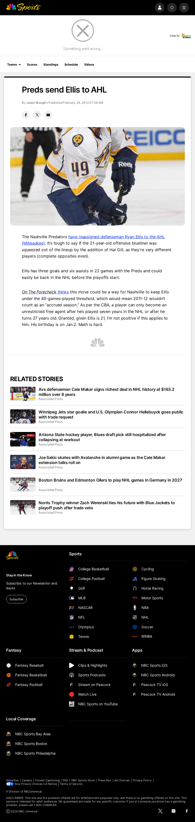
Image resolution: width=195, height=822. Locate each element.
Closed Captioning (47, 780)
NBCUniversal (33, 791)
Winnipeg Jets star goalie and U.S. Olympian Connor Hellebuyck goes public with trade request (111, 414)
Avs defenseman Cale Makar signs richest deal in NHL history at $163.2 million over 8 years (106, 392)
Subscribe (16, 599)
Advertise (12, 780)
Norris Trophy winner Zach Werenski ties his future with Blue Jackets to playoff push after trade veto (107, 505)
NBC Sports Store (83, 780)
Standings (50, 64)
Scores (32, 64)
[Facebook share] (26, 115)
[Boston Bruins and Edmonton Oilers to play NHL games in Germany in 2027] (23, 484)
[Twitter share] (37, 115)
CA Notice (50, 784)
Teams (12, 64)
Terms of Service (71, 784)
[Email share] (48, 115)
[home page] (23, 7)
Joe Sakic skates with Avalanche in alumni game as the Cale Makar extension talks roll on (102, 460)
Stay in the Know (19, 575)
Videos (89, 64)
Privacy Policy (142, 780)
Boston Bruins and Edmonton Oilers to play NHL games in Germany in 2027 (110, 480)
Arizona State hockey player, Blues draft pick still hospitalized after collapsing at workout (102, 437)
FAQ (65, 780)
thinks (45, 291)
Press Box (104, 780)
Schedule (71, 64)
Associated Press (51, 399)
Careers (27, 780)
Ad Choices (122, 780)
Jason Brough (36, 102)
